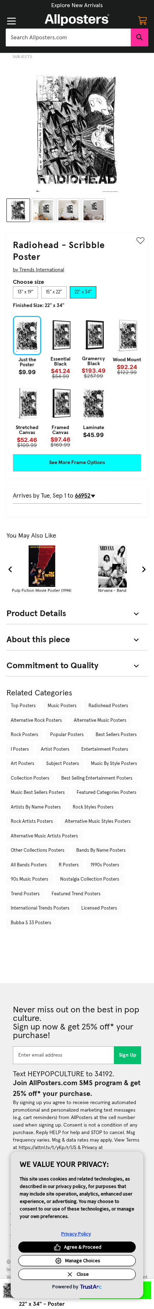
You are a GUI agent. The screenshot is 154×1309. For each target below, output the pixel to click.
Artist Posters (55, 749)
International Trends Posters (40, 908)
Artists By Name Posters (36, 807)
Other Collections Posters (37, 850)
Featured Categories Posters (106, 792)
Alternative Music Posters (100, 720)
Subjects (22, 57)
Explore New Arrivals (77, 5)
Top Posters (23, 706)
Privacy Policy (76, 1233)
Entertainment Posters (104, 749)
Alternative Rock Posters (36, 720)
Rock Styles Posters (93, 807)
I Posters (20, 749)
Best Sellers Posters (116, 734)
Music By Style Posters (114, 763)
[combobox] (68, 37)
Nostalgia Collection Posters (89, 879)
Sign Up (127, 1055)
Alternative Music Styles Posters (98, 821)
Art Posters (22, 763)
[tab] (25, 292)
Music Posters (62, 706)
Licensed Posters (99, 908)
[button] (77, 5)
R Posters (69, 865)
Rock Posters (24, 734)
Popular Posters (67, 734)
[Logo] (77, 20)
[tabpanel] (77, 381)
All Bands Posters (29, 865)
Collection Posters (30, 778)
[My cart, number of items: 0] (142, 20)
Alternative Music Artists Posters (44, 836)
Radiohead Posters (108, 706)
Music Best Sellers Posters (38, 792)
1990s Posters (105, 865)
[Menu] (11, 21)
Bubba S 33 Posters (31, 923)
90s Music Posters (29, 879)
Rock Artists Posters (32, 821)
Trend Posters (25, 894)
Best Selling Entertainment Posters (97, 778)
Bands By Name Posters (101, 850)
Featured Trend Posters (76, 894)
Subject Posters (62, 763)
